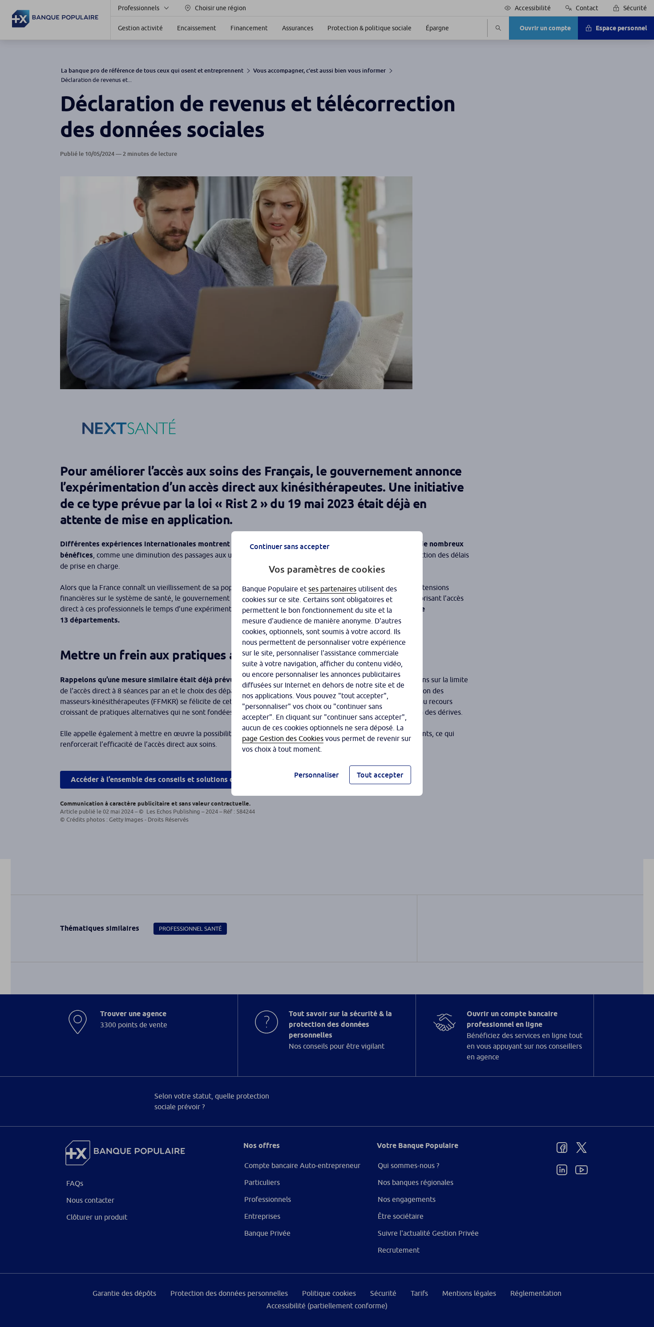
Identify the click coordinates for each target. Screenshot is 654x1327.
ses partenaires (332, 589)
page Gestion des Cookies (282, 738)
